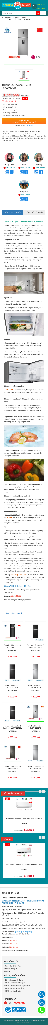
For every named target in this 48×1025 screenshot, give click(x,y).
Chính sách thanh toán (13, 991)
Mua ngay (24, 121)
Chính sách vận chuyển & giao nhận (17, 985)
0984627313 (41, 4)
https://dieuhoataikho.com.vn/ (18, 950)
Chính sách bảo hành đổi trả (14, 988)
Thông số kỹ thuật (34, 212)
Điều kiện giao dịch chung (14, 980)
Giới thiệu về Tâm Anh (13, 966)
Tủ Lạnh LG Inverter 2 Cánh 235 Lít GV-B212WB (35, 647)
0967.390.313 (10, 167)
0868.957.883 (25, 194)
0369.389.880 (40, 167)
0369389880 (41, 8)
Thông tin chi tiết (12, 212)
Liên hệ (7, 971)
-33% (25, 98)
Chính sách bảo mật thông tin (15, 983)
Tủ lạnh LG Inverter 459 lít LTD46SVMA (18, 225)
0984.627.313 (25, 167)
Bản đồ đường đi (11, 969)
